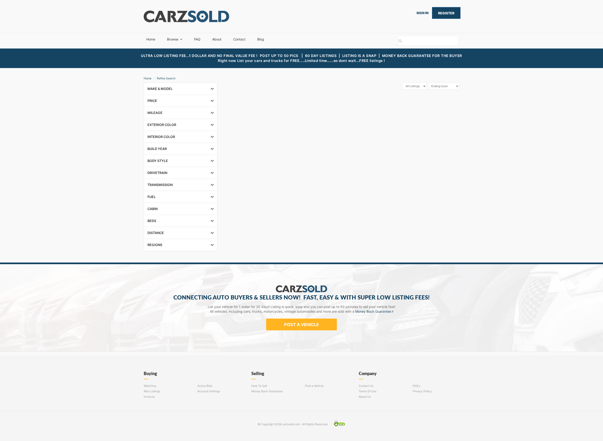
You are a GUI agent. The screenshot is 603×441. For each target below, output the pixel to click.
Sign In (422, 13)
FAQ (197, 39)
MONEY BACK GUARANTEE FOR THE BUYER (422, 55)
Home (150, 39)
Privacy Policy (422, 391)
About (216, 39)
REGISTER (446, 13)
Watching (150, 386)
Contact (239, 39)
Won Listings (152, 391)
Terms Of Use (367, 391)
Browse (172, 39)
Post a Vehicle (314, 386)
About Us (365, 396)
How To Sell (259, 386)
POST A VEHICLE (301, 324)
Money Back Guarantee (373, 311)
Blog (260, 39)
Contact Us (366, 386)
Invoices (149, 396)
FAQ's (416, 386)
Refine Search (166, 78)
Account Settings (208, 391)
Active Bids (204, 386)
